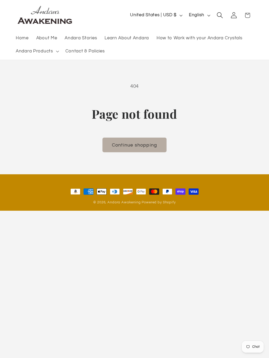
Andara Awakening (124, 202)
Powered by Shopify (158, 202)
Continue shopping (134, 145)
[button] (37, 51)
